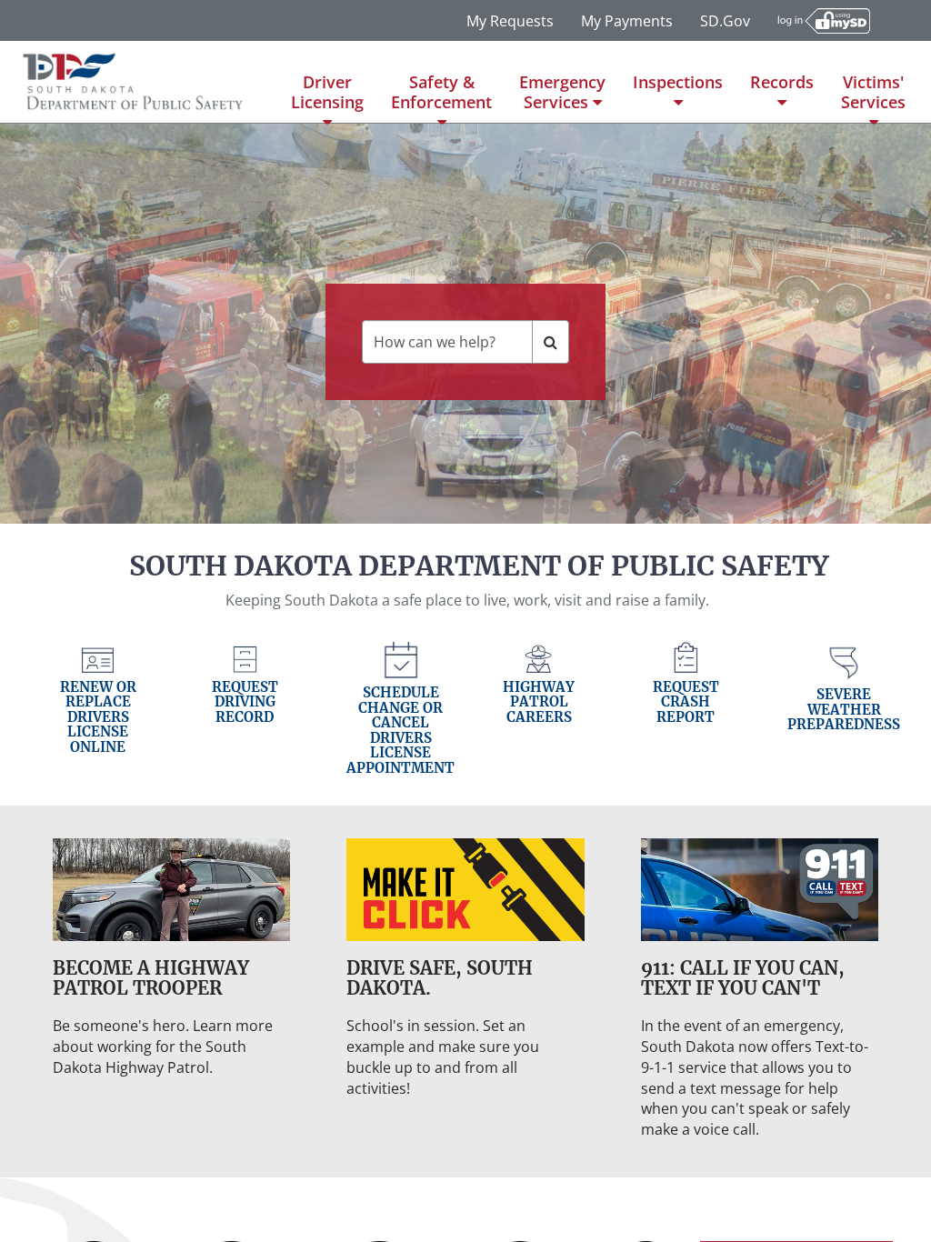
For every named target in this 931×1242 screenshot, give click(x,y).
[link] (98, 713)
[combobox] (447, 342)
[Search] (550, 342)
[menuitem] (327, 82)
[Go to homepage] (134, 82)
